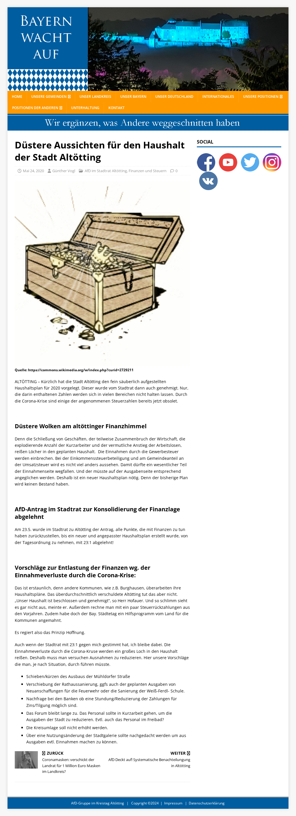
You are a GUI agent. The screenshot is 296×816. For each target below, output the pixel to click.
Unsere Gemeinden (48, 96)
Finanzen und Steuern (147, 170)
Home (17, 96)
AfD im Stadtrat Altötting (106, 170)
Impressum (173, 803)
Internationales (218, 96)
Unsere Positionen (260, 96)
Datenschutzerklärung (207, 803)
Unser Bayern (133, 96)
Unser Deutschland (174, 96)
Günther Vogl (63, 170)
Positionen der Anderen (35, 107)
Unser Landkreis (95, 96)
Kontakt (116, 107)
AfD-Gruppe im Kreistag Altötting (97, 803)
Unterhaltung (85, 107)
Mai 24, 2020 (33, 170)
